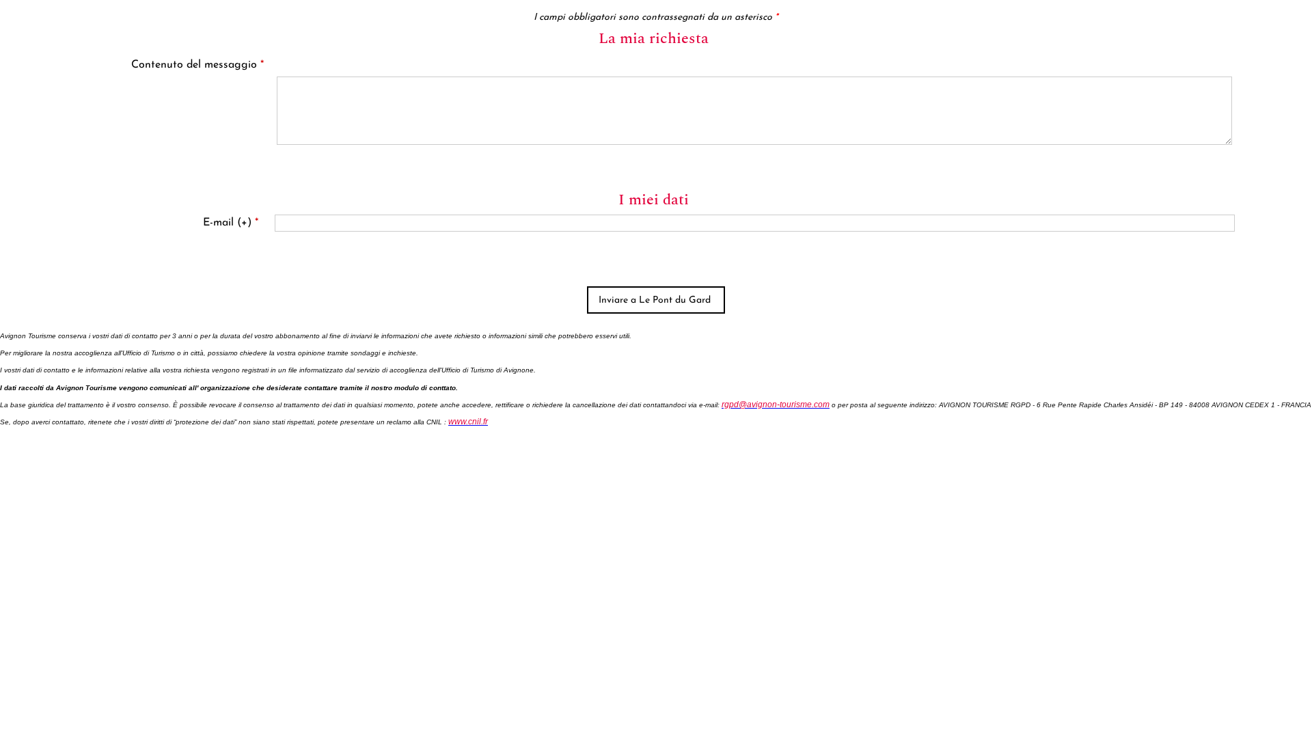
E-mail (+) (230, 222)
